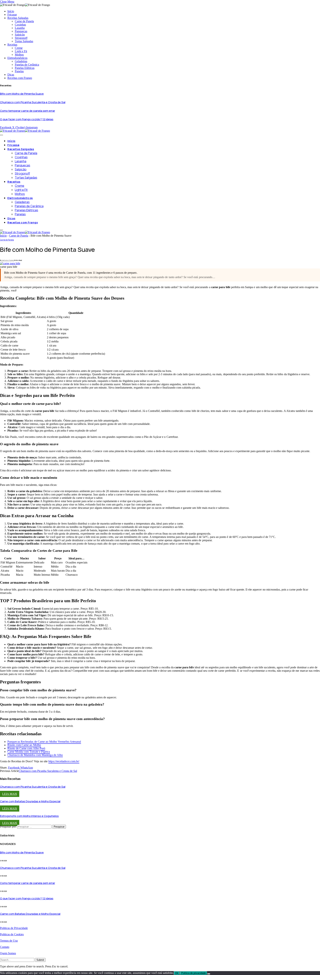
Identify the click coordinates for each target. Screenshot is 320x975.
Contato (4, 947)
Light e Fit (21, 51)
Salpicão (20, 34)
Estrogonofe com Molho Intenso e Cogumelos (29, 816)
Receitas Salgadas (17, 17)
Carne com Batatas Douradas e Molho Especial (30, 801)
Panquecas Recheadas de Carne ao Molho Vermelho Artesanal (44, 741)
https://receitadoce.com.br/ (63, 761)
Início (10, 11)
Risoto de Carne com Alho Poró (26, 748)
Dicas (10, 74)
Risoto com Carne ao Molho (24, 745)
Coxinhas (20, 24)
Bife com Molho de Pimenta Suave (22, 94)
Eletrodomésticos (17, 57)
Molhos (19, 54)
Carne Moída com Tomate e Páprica (28, 751)
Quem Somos (8, 953)
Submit (40, 960)
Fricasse (12, 14)
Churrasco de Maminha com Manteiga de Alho (35, 755)
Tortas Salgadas (24, 41)
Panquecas (21, 31)
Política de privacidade (193, 973)
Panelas (19, 71)
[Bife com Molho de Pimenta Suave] (10, 263)
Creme (19, 47)
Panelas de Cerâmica (27, 64)
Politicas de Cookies (12, 934)
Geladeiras (21, 61)
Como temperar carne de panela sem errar (27, 111)
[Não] (208, 973)
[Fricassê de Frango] (25, 130)
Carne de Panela (24, 21)
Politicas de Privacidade (14, 928)
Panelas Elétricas (24, 67)
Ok (176, 973)
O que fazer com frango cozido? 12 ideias (26, 119)
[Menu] (1, 135)
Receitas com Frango (19, 77)
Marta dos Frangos (8, 260)
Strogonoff (21, 37)
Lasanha (20, 27)
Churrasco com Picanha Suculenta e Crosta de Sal (32, 102)
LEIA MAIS (9, 793)
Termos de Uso (9, 940)
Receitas (12, 44)
